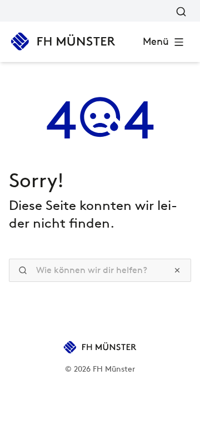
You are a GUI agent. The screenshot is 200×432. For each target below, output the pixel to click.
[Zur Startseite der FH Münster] (63, 41)
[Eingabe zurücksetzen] (177, 270)
